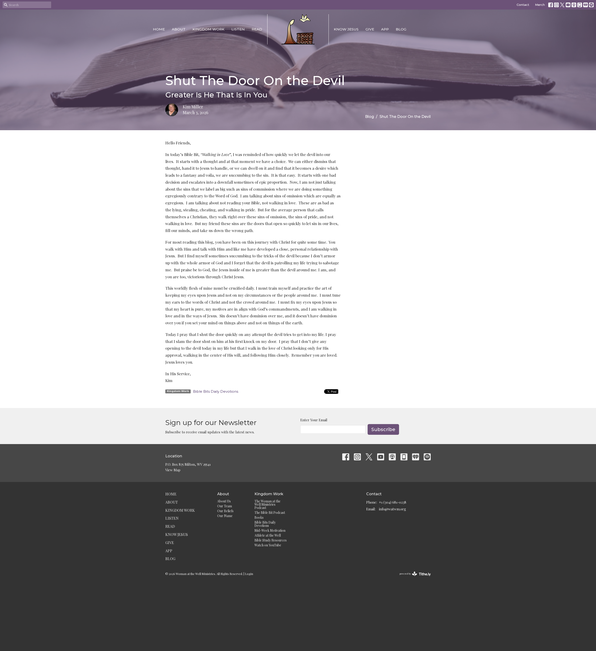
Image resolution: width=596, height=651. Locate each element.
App (385, 29)
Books (259, 517)
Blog (401, 29)
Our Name (225, 516)
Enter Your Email (313, 420)
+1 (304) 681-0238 (392, 502)
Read (257, 29)
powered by (413, 577)
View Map (172, 470)
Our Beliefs (225, 511)
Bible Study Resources (270, 540)
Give (370, 29)
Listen (238, 29)
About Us (224, 501)
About (179, 29)
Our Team (224, 506)
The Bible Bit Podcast (269, 512)
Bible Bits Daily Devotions (215, 391)
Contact (523, 5)
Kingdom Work (208, 29)
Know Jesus (346, 29)
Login (249, 574)
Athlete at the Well (267, 535)
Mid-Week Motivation (269, 530)
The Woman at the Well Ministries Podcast (267, 504)
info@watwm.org (392, 509)
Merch (540, 5)
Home (159, 29)
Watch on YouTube (267, 545)
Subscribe (383, 429)
